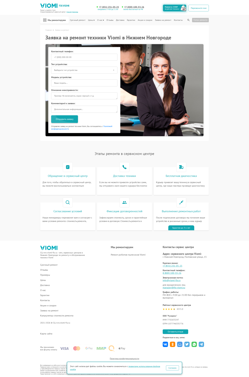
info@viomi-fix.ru (172, 280)
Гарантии (131, 20)
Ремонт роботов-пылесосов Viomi (128, 254)
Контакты (178, 20)
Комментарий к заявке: (63, 103)
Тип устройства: (59, 64)
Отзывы (109, 20)
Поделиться (165, 344)
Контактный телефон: (62, 51)
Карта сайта (46, 333)
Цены (90, 20)
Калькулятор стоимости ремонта (56, 315)
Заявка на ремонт (163, 20)
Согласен (172, 368)
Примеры (45, 275)
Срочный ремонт (77, 20)
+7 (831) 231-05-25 (109, 7)
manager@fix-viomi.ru (174, 287)
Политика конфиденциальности (124, 358)
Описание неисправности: (64, 90)
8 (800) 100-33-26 (172, 273)
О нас (99, 20)
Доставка (120, 20)
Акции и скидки (145, 20)
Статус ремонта (200, 20)
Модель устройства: (61, 77)
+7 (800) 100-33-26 (134, 7)
